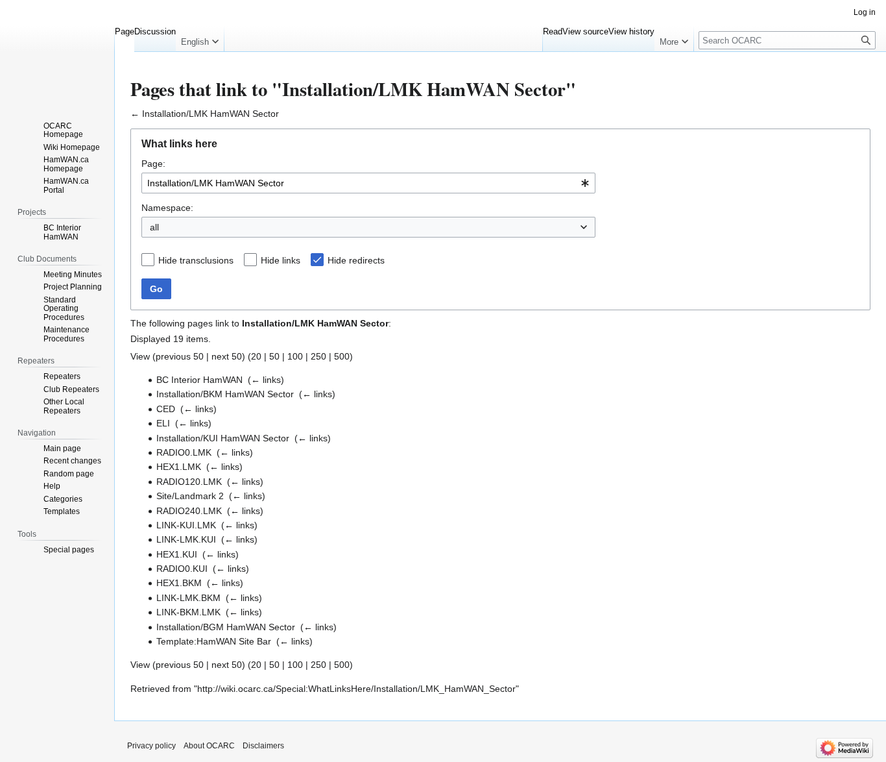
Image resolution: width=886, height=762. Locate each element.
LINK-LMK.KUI (186, 539)
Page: (153, 163)
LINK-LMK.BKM (188, 598)
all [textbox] (154, 227)
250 (318, 356)
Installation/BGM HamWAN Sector (225, 627)
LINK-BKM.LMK (188, 612)
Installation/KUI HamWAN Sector (222, 438)
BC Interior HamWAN (199, 380)
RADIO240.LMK (189, 511)
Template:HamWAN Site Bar (213, 641)
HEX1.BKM (179, 583)
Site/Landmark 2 (190, 496)
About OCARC (209, 745)
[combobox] (368, 183)
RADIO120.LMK (189, 481)
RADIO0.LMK (183, 452)
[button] (200, 39)
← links (266, 380)
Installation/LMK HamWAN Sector (210, 113)
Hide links (280, 260)
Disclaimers (263, 745)
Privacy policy (151, 745)
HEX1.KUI (176, 554)
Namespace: (167, 208)
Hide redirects (356, 260)
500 (342, 356)
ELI (163, 423)
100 (295, 356)
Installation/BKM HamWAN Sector (225, 394)
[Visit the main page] (57, 52)
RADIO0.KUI (182, 568)
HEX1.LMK (178, 466)
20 (256, 356)
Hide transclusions (195, 260)
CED (165, 409)
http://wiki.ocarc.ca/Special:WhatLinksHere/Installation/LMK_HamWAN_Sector (356, 688)
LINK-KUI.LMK (186, 525)
